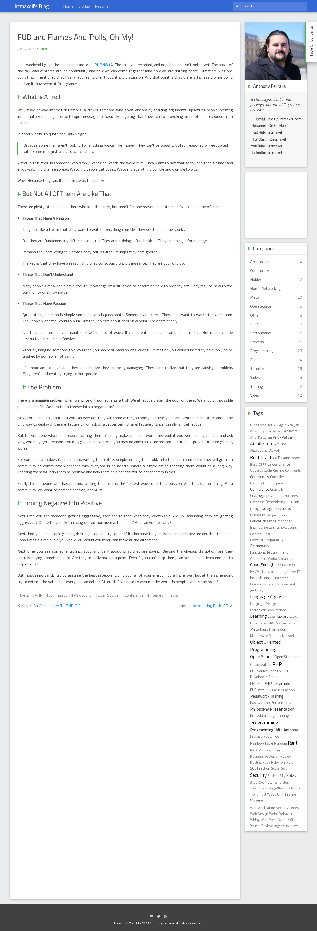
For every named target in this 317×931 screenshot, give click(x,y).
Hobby (281, 571)
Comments (293, 470)
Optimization (260, 664)
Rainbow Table (261, 743)
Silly (282, 775)
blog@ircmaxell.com (285, 119)
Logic (293, 616)
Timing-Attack (275, 788)
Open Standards (287, 657)
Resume (101, 6)
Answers (291, 431)
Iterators (273, 584)
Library (282, 616)
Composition (259, 483)
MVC (271, 623)
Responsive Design (264, 756)
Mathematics (286, 623)
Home (68, 6)
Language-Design (263, 603)
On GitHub (277, 125)
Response (272, 750)
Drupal (272, 514)
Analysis (293, 424)
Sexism (273, 775)
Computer (277, 483)
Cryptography (261, 495)
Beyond (284, 458)
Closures (256, 470)
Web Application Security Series (274, 807)
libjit (288, 826)
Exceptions (289, 527)
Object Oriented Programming (265, 645)
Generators (258, 558)
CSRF (262, 464)
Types (271, 794)
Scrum (285, 768)
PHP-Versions (260, 690)
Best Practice (263, 457)
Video (255, 801)
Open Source (108, 595)
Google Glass (285, 564)
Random (280, 743)
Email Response (279, 521)
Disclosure (258, 515)
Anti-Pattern (283, 437)
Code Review (274, 470)
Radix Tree (271, 736)
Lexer (272, 616)
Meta (24, 595)
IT (298, 571)
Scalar (275, 768)
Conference (134, 595)
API (275, 424)
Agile (282, 424)
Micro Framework (273, 629)
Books (296, 457)
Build (254, 464)
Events (274, 527)
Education (258, 521)
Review (286, 756)
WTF (264, 801)
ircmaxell (275, 132)
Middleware (259, 635)
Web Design (259, 813)
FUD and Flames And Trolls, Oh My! (75, 37)
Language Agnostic (268, 596)
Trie (297, 788)
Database (257, 502)
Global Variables (280, 558)
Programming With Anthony (274, 730)
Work (282, 819)
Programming (264, 722)
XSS (290, 819)
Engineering (259, 527)
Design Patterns (276, 508)
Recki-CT (257, 750)
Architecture (261, 443)
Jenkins (255, 590)
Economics (285, 514)
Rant (44, 48)
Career (272, 464)
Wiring (255, 819)
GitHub (84, 6)
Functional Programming (269, 552)
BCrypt (274, 450)
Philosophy (82, 595)
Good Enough (262, 564)
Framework (260, 546)
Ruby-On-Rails (282, 762)
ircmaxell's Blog (32, 6)
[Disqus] (125, 686)
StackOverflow (261, 782)
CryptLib (276, 489)
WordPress (269, 819)
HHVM (255, 571)
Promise (256, 736)
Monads (275, 635)
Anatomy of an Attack (266, 431)
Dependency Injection (282, 502)
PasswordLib (260, 702)
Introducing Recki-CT (210, 606)
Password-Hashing (266, 696)
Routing (256, 762)
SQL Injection (260, 768)
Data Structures (285, 495)
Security (258, 775)
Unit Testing (286, 794)
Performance (281, 702)
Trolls (173, 595)
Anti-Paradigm (261, 437)
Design (255, 508)
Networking (290, 635)
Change (284, 464)
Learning (258, 615)
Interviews (258, 584)
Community (57, 595)
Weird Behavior (280, 813)
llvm (296, 825)
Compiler (277, 477)
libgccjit (279, 825)
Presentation (282, 709)
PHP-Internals (277, 683)
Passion (289, 689)
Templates (281, 782)
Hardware (268, 571)
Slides (291, 775)
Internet (156, 595)
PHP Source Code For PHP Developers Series (269, 674)
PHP (38, 595)
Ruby (266, 762)
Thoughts (257, 788)
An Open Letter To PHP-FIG (56, 606)
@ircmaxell (277, 139)
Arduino (280, 443)
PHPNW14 (103, 65)
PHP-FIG (256, 683)
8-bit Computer (261, 424)
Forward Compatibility (267, 539)
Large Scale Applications (268, 609)
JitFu (265, 590)
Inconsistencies (262, 578)
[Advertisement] (276, 205)
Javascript (288, 584)
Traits (290, 788)
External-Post (260, 533)
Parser (277, 690)
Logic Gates (258, 623)
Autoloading (259, 450)
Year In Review (261, 826)
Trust (262, 794)
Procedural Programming (269, 715)
